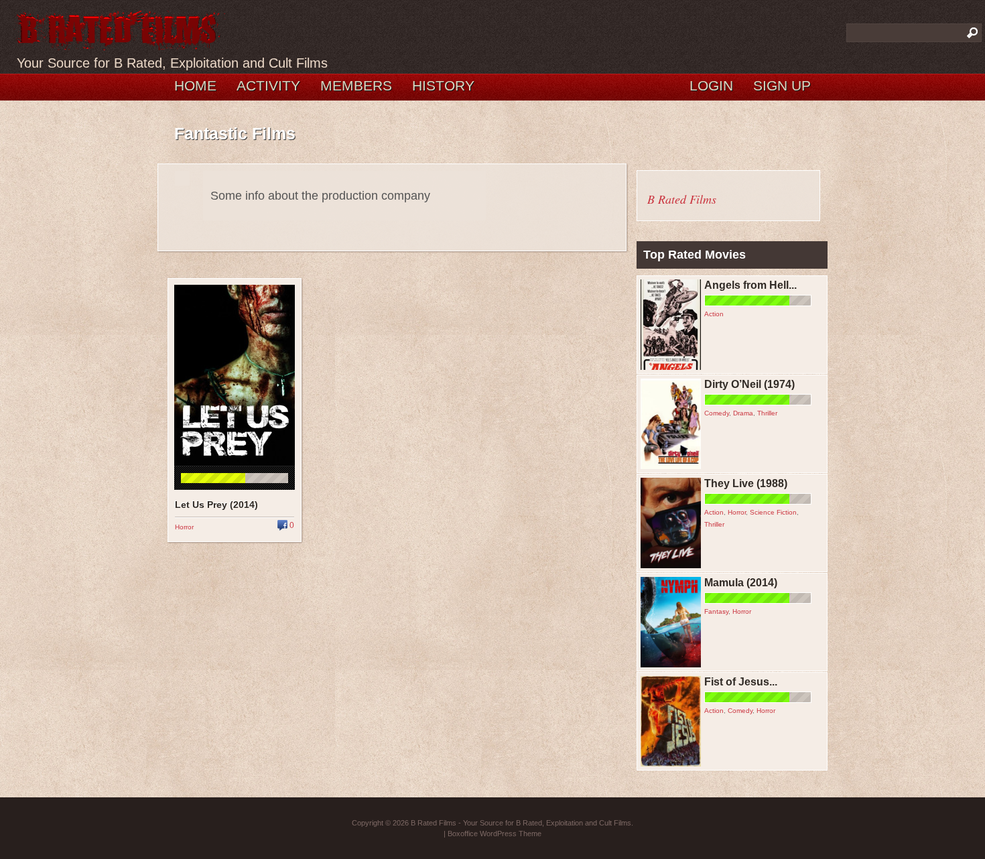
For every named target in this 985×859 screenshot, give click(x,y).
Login (711, 85)
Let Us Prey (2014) (216, 504)
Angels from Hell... (750, 285)
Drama (743, 413)
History (443, 85)
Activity (268, 85)
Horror (184, 527)
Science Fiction (773, 512)
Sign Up (782, 85)
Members (356, 85)
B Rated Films (681, 199)
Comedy (716, 413)
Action (714, 314)
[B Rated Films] (119, 43)
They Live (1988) (745, 483)
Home (195, 85)
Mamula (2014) (740, 582)
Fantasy (716, 611)
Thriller (767, 413)
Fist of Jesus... (740, 681)
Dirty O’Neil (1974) (749, 384)
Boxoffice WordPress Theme (494, 834)
